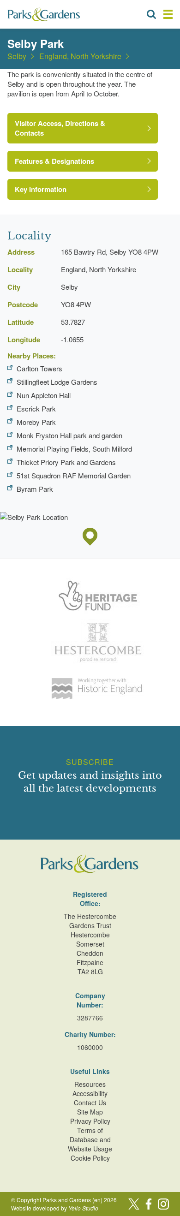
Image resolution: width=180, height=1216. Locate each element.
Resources (90, 1084)
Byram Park (35, 489)
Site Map (90, 1111)
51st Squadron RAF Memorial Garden (74, 475)
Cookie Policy (90, 1157)
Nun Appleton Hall (44, 395)
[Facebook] (148, 1204)
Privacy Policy (90, 1121)
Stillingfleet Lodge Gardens (57, 382)
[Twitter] (133, 1204)
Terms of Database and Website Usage (90, 1139)
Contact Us (90, 1102)
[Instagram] (163, 1204)
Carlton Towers (39, 368)
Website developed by (54, 1208)
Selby (16, 56)
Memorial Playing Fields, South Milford (74, 448)
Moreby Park (36, 422)
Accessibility (90, 1093)
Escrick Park (36, 408)
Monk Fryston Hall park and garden (69, 435)
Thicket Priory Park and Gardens (66, 462)
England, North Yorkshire (80, 56)
